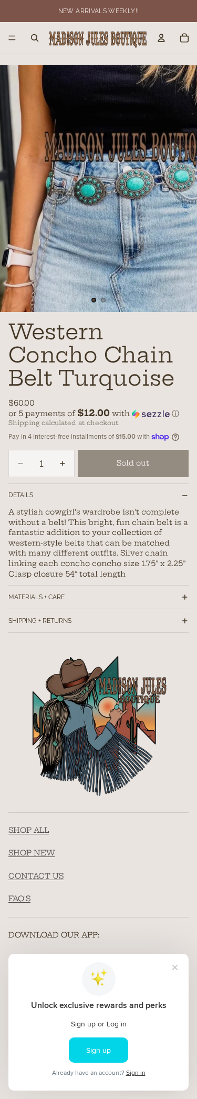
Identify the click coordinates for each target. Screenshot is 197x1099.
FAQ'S (19, 899)
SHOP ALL (28, 830)
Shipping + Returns (39, 620)
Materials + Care (36, 597)
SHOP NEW (31, 853)
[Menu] (12, 38)
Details (20, 495)
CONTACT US (36, 876)
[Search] (34, 37)
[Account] (161, 37)
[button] (98, 413)
